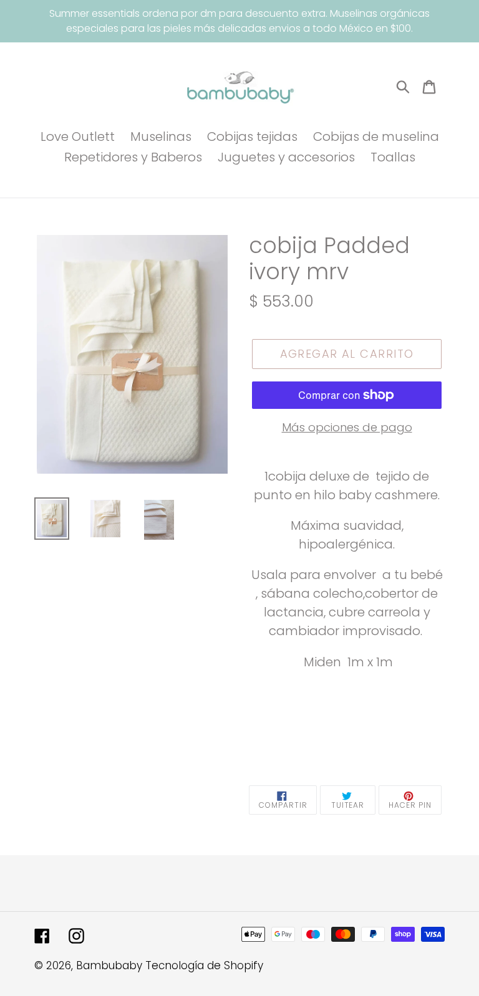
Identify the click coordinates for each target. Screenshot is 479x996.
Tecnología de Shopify (204, 965)
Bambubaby (109, 965)
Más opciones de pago (347, 427)
